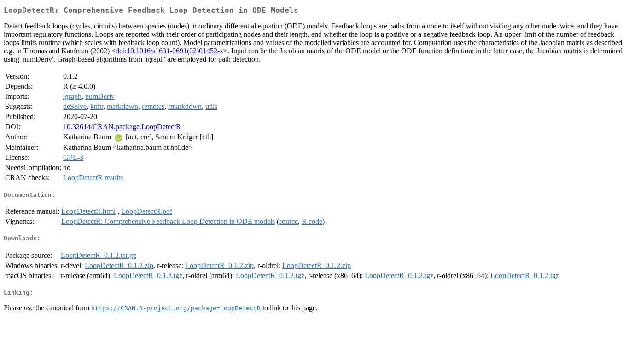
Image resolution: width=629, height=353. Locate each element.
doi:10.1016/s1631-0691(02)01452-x (169, 51)
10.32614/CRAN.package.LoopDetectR (122, 127)
